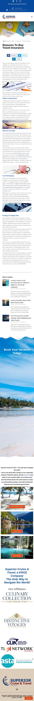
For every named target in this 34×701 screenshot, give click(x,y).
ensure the (26, 475)
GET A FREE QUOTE (17, 506)
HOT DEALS (17, 555)
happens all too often (21, 183)
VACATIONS (17, 531)
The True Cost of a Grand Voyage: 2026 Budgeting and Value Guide (21, 318)
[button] (32, 17)
